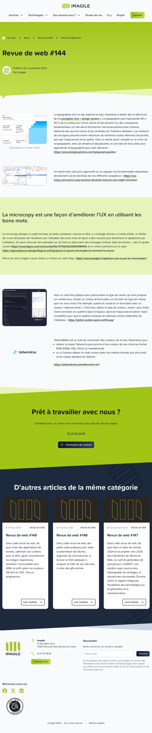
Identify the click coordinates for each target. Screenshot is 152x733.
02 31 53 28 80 (76, 433)
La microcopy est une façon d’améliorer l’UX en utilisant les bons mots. (71, 217)
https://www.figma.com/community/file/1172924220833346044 (49, 246)
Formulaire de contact (79, 445)
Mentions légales (97, 723)
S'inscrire (143, 653)
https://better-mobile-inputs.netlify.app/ (91, 320)
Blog (27, 38)
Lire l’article (30, 602)
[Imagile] (76, 6)
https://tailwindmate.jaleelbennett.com (76, 364)
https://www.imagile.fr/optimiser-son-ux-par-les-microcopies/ (111, 258)
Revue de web (45, 38)
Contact (137, 15)
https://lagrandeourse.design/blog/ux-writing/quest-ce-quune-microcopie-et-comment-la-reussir (58, 251)
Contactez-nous (41, 661)
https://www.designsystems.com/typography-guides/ (85, 152)
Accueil (11, 38)
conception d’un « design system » (80, 119)
